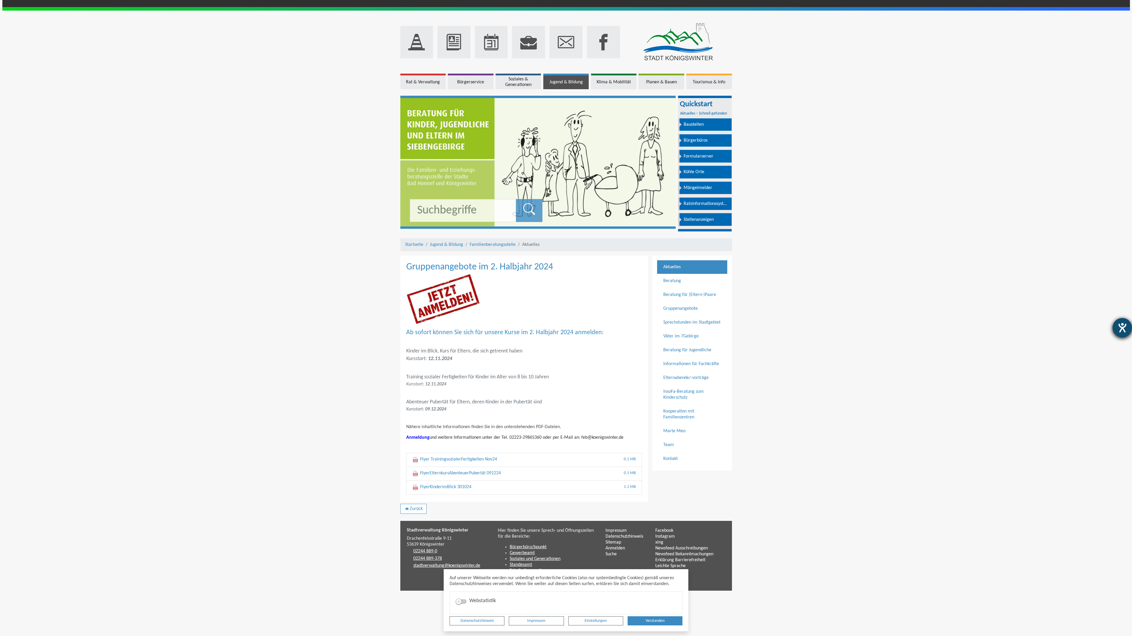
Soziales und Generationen (535, 558)
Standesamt (521, 564)
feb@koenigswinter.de (602, 437)
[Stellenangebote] (528, 42)
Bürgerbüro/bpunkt (528, 547)
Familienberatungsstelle (493, 244)
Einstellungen (596, 621)
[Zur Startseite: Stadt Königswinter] (678, 42)
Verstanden (655, 621)
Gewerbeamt (522, 553)
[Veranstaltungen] (491, 42)
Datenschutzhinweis (477, 621)
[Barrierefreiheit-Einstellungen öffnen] (1122, 327)
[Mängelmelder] (416, 42)
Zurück (413, 510)
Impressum (536, 621)
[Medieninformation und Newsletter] (453, 42)
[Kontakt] (566, 42)
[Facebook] (603, 42)
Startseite (414, 244)
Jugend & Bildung (446, 244)
